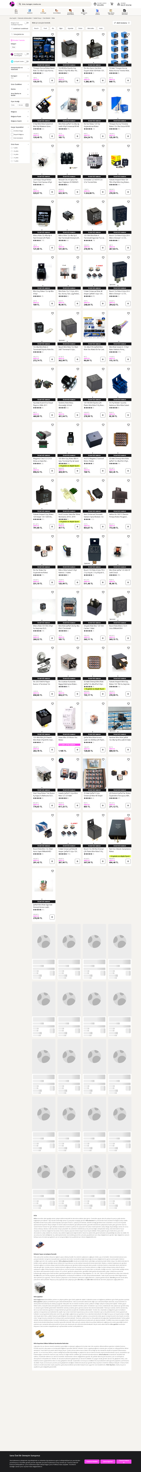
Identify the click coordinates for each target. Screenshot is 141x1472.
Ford (45, 28)
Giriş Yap (128, 5)
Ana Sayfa (13, 18)
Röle (53, 18)
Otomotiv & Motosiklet (25, 18)
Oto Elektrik (46, 18)
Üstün (80, 28)
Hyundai (70, 28)
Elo (53, 28)
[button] (67, 62)
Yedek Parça (37, 18)
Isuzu (101, 28)
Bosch (36, 28)
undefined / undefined (20, 28)
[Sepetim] (112, 4)
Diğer (61, 28)
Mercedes (90, 28)
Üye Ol (123, 5)
